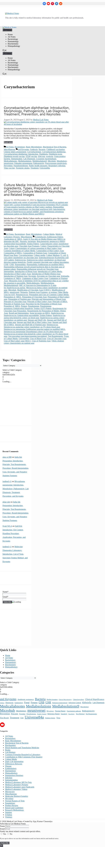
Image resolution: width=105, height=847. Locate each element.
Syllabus (8, 815)
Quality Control (41, 714)
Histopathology (14, 46)
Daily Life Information (14, 761)
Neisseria (24, 292)
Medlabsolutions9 (39, 161)
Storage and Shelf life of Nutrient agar (30, 325)
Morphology (62, 161)
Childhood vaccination (55, 149)
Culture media (39, 255)
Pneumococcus (22, 295)
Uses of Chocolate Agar (56, 338)
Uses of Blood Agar (38, 338)
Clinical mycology (78, 699)
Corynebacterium (34, 152)
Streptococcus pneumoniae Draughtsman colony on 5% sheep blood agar (33, 332)
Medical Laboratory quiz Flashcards (19, 787)
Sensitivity (64, 714)
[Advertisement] (16, 407)
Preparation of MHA (12, 297)
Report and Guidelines (14, 808)
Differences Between (13, 764)
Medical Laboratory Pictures (16, 785)
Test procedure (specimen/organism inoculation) (27, 336)
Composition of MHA (13, 253)
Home (10, 34)
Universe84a (45, 168)
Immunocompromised (59, 703)
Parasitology (10, 803)
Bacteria (42, 149)
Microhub (52, 161)
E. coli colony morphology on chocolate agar (36, 256)
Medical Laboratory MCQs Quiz (18, 782)
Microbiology (84, 707)
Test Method (80, 714)
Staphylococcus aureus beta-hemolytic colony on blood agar (34, 316)
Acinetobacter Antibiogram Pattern (49, 237)
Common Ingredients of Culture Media (19, 251)
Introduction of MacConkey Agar (17, 274)
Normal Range (60, 711)
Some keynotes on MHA (40, 313)
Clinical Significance (94, 699)
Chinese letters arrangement (15, 152)
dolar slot (6, 502)
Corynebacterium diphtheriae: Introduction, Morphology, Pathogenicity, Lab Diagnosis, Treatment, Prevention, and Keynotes (37, 111)
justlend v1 (7, 481)
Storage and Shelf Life (37, 320)
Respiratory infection (56, 166)
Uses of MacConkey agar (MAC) (17, 341)
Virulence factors (50, 718)
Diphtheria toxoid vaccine (14, 156)
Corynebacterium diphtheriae (54, 152)
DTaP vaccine (31, 156)
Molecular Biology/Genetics (16, 796)
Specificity (71, 714)
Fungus (34, 702)
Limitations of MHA (12, 278)
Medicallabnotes (10, 161)
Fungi (27, 702)
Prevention (8, 166)
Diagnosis (9, 703)
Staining (8, 812)
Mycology (50, 711)
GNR (11, 264)
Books (7, 750)
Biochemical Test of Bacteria (54, 147)
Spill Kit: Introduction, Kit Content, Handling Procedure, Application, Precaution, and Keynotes (14, 533)
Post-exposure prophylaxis (56, 163)
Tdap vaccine (9, 168)
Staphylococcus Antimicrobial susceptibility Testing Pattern (28, 315)
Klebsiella (65, 276)
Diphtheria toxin (55, 154)
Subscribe (4, 843)
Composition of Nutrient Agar (35, 253)
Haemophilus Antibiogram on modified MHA (45, 264)
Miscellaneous (9, 149)
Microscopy (10, 791)
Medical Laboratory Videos (16, 789)
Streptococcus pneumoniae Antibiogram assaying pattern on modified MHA (34, 329)
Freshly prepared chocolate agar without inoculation (48, 262)
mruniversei (8, 163)
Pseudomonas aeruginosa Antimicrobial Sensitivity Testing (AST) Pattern (27, 307)
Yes (5, 834)
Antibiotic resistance (26, 699)
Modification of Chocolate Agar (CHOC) (34, 290)
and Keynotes (23, 149)
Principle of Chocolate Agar (15, 301)
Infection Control (75, 703)
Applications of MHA (13, 239)
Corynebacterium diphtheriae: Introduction (21, 154)
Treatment (34, 168)
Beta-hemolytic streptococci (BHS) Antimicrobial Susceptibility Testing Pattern (34, 242)
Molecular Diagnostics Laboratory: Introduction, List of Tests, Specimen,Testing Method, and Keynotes (15, 554)
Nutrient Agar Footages (38, 292)
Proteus (24, 306)
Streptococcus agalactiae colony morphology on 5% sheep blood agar (32, 327)
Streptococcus (52, 325)
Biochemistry (13, 44)
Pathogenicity (38, 163)
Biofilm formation (52, 699)
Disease (8, 766)
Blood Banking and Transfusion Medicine (22, 748)
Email (2, 829)
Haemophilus (20, 264)
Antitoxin (34, 149)
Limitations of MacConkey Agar (35, 278)
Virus (58, 718)
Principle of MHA (59, 301)
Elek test (41, 156)
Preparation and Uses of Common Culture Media (49, 295)
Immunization (16, 159)
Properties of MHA (12, 306)
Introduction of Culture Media (50, 271)
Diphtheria (43, 154)
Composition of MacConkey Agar (50, 251)
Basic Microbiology (34, 147)
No (10, 834)
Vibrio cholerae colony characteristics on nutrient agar (34, 342)
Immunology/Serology (14, 775)
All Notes (11, 37)
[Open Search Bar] (5, 51)
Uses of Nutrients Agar (41, 341)
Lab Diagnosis (29, 159)
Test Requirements (55, 336)
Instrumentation (11, 780)
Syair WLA (7, 526)
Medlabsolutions (24, 161)
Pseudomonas (33, 306)
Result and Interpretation (19, 313)
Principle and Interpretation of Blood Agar (49, 299)
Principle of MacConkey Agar (39, 301)
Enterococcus (20, 260)
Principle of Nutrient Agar (14, 304)
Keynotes (32, 276)
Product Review (11, 805)
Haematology (13, 41)
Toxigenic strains (22, 168)
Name (2, 826)
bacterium (32, 241)
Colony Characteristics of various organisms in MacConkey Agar (35, 248)
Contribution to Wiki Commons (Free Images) (23, 757)
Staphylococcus (57, 313)
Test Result (4, 718)
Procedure (22, 714)
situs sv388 (7, 457)
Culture (2, 703)
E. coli (63, 255)
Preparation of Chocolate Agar (34, 297)
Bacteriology (13, 39)
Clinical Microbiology (65, 699)
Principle (14, 714)
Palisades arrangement (23, 163)
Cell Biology (10, 752)
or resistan (53, 292)
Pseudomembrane (21, 166)
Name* (5, 592)
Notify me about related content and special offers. (20, 831)
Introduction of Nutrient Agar (15, 276)
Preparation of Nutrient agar (19, 299)
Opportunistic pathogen (74, 711)
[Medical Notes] (9, 27)
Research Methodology (14, 810)
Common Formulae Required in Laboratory (22, 754)
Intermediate (9, 271)
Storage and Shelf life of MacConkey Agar (34, 322)
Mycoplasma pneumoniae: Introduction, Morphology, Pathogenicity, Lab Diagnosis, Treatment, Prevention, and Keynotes (16, 488)
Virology (8, 817)
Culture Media (49, 234)
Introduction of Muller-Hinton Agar (46, 274)
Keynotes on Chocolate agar (48, 276)
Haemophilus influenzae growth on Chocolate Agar (37, 269)
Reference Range (54, 714)
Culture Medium (53, 255)
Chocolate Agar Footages (29, 246)
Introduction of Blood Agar (26, 271)
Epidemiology (19, 703)
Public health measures (38, 166)
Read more (8, 142)
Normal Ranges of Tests (15, 801)
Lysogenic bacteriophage (46, 159)
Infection (8, 778)
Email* (5, 597)
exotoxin (49, 156)
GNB (6, 264)
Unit (22, 718)
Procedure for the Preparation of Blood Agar (43, 304)
